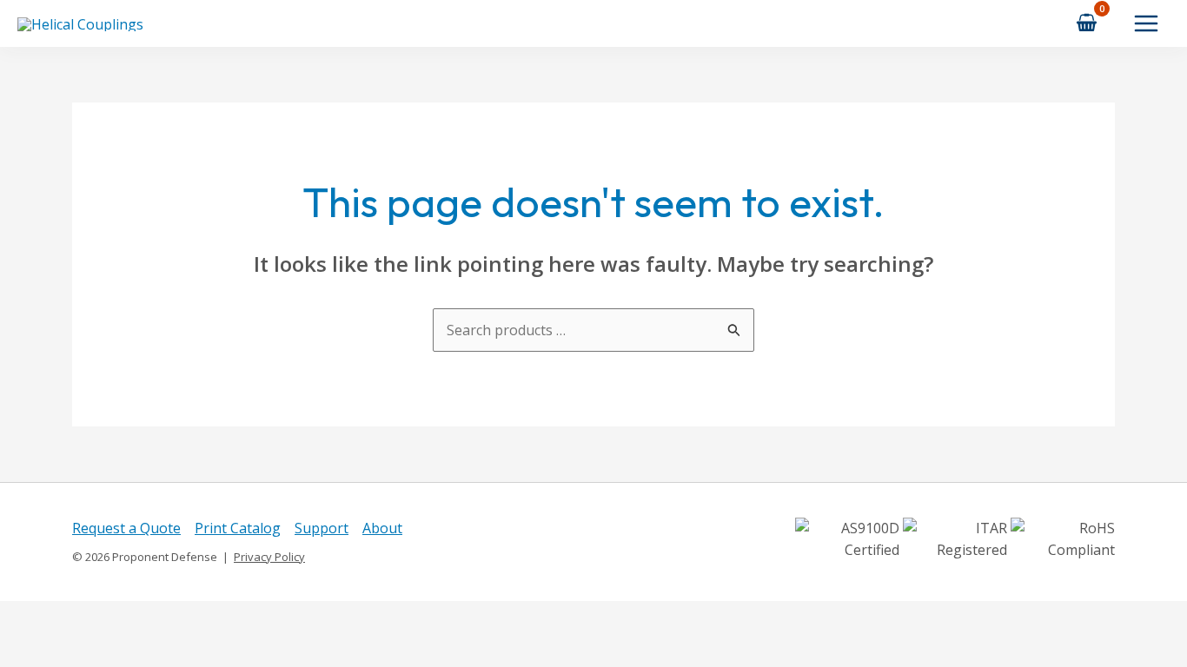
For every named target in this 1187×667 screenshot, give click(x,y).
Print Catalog (238, 528)
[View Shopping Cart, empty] (1087, 23)
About (382, 528)
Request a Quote (126, 528)
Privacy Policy (269, 557)
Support (321, 528)
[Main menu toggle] (1146, 23)
